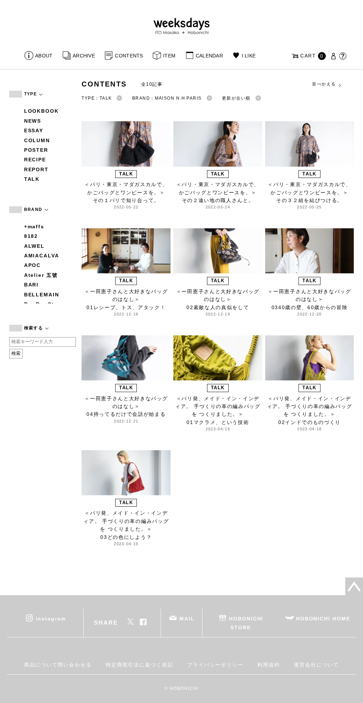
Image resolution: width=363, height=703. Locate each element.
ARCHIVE (84, 55)
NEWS (32, 121)
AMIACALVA (41, 255)
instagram (51, 618)
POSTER (36, 150)
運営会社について (316, 665)
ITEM (169, 55)
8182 (31, 236)
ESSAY (34, 130)
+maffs (34, 226)
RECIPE (35, 159)
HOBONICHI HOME (323, 618)
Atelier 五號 (41, 275)
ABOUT (43, 55)
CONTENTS (129, 55)
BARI (31, 285)
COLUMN (37, 140)
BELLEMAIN (41, 294)
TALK (32, 179)
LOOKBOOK (41, 111)
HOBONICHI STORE (246, 622)
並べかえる (324, 84)
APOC (32, 265)
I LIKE (249, 55)
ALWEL (34, 246)
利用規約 (268, 665)
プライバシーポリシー (215, 665)
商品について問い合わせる (58, 665)
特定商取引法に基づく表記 (139, 665)
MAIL (187, 618)
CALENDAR (209, 55)
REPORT (36, 169)
